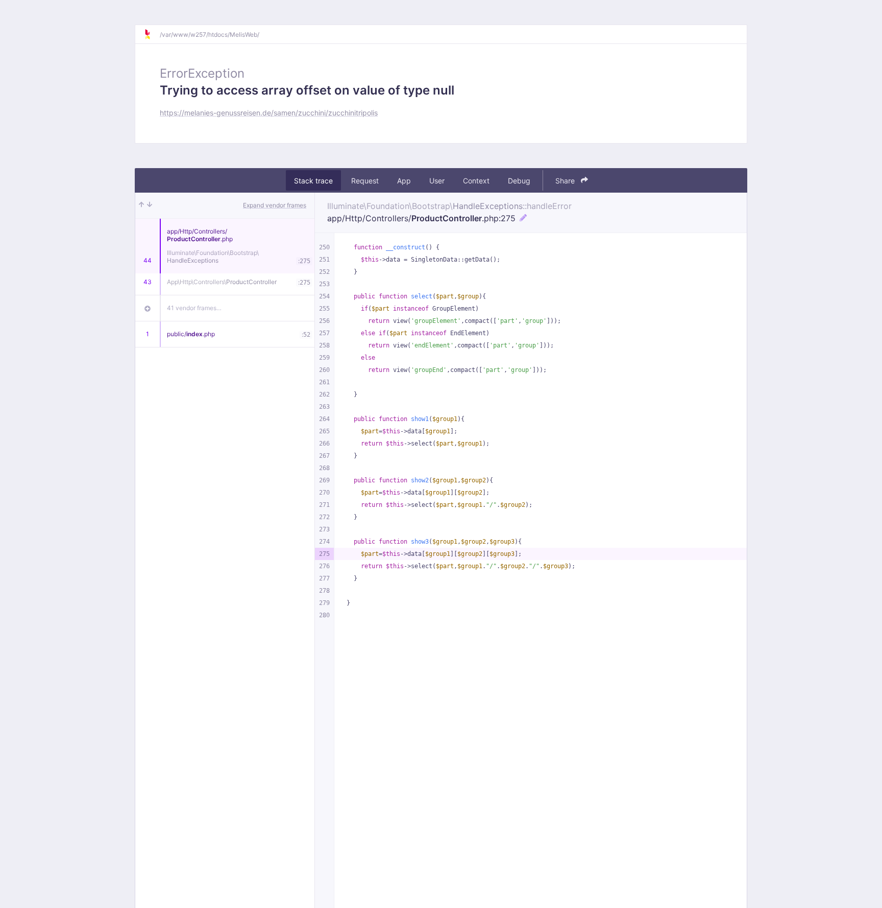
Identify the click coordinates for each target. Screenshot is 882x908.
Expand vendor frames (274, 205)
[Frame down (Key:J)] (149, 205)
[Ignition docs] (151, 34)
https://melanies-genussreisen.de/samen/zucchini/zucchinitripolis (269, 112)
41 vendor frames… (194, 308)
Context (476, 180)
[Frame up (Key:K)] (141, 205)
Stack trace (313, 180)
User (437, 180)
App (404, 180)
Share (566, 180)
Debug (519, 180)
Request (365, 180)
